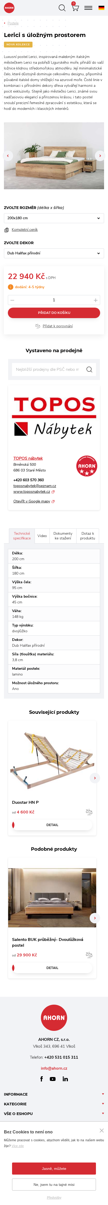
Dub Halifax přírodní (23, 253)
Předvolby (54, 1197)
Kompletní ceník (25, 229)
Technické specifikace (22, 536)
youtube (53, 1079)
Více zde (18, 1146)
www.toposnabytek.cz (31, 491)
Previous (8, 156)
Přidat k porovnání (58, 326)
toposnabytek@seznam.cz (34, 485)
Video (42, 535)
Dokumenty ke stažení (62, 536)
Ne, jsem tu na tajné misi (54, 1184)
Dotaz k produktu (87, 536)
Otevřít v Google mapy (31, 501)
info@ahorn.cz (54, 1068)
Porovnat (89, 812)
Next (100, 156)
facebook (41, 1078)
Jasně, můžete (54, 1168)
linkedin (65, 1079)
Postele (13, 23)
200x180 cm (17, 218)
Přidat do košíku (54, 313)
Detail (52, 825)
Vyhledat (89, 369)
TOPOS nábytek (28, 458)
